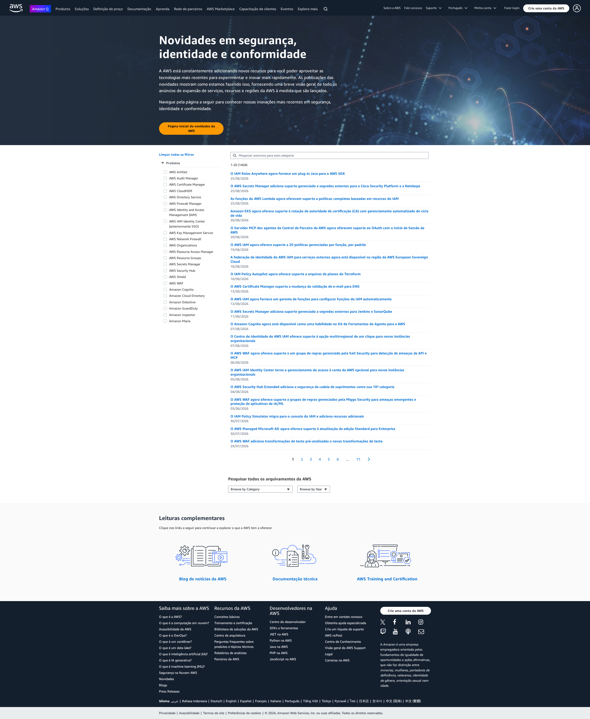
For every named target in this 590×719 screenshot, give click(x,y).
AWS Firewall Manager (185, 203)
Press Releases (169, 691)
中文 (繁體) (413, 701)
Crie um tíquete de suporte (344, 629)
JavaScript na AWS (283, 659)
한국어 (377, 701)
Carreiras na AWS (337, 660)
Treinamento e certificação (233, 623)
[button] (546, 8)
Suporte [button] (432, 8)
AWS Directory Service (185, 197)
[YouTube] (399, 632)
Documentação (139, 9)
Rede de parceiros (188, 9)
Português (292, 701)
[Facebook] (399, 622)
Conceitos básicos (227, 617)
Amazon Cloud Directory (187, 296)
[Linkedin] (412, 622)
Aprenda (162, 9)
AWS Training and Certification (387, 578)
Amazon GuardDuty (183, 308)
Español (245, 701)
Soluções (82, 9)
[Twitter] (386, 622)
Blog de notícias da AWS (203, 578)
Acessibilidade (189, 713)
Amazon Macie (179, 321)
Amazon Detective (182, 302)
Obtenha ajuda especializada (345, 623)
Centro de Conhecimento (343, 641)
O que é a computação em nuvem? (184, 623)
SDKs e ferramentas (284, 628)
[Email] (424, 632)
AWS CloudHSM (180, 191)
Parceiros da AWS (226, 659)
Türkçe (326, 701)
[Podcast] (412, 632)
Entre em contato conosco (343, 617)
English (231, 701)
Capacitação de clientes (257, 9)
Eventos (287, 9)
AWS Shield (177, 277)
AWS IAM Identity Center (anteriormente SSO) (187, 223)
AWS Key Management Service (191, 233)
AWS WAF (176, 283)
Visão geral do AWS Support (345, 648)
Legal (329, 654)
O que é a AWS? (170, 617)
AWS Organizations (183, 245)
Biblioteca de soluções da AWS (236, 629)
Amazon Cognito (181, 289)
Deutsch (216, 701)
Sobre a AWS (392, 8)
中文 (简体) (393, 701)
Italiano (275, 701)
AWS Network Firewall (185, 239)
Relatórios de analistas (230, 653)
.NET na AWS (279, 634)
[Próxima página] (367, 459)
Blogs (163, 685)
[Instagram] (424, 622)
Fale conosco (413, 8)
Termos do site (213, 713)
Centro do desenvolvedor (288, 622)
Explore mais (308, 9)
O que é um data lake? (175, 648)
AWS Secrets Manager (184, 264)
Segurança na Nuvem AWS (178, 673)
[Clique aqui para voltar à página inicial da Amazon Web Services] (16, 8)
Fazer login (511, 8)
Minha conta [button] (483, 8)
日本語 (364, 701)
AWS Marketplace (221, 9)
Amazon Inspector (182, 315)
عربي (174, 701)
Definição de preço (108, 9)
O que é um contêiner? (175, 641)
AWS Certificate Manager (187, 184)
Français (261, 701)
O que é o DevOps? (173, 635)
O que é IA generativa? (175, 660)
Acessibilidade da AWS (175, 629)
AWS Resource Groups (185, 258)
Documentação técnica (295, 578)
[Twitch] (386, 632)
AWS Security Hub (182, 270)
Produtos (63, 9)
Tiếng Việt (310, 701)
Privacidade (167, 713)
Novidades (166, 679)
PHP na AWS (279, 653)
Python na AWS (281, 640)
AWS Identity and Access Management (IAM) (186, 212)
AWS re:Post (333, 635)
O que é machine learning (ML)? (182, 666)
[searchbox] (329, 155)
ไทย (352, 701)
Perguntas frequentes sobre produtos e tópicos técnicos (234, 644)
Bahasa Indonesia (194, 701)
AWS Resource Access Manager (191, 252)
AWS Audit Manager (183, 178)
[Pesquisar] (326, 10)
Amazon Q (40, 9)
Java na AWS (279, 647)
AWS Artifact (178, 172)
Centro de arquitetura (229, 635)
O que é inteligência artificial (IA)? (183, 654)
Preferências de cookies (244, 713)
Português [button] (456, 8)
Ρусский (340, 701)
